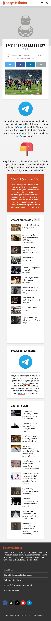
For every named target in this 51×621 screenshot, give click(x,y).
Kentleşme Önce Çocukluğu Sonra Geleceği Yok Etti (29, 438)
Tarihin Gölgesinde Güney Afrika (30, 226)
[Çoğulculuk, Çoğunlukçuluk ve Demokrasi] (16, 491)
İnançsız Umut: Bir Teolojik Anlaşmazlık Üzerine (31, 300)
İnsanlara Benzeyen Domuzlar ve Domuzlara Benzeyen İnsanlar (31, 465)
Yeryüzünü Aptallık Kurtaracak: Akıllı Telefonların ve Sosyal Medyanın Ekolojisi (30, 478)
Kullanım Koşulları (12, 580)
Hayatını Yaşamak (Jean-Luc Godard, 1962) (30, 290)
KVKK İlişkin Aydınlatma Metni (18, 585)
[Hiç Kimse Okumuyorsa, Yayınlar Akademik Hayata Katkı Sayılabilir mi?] (16, 448)
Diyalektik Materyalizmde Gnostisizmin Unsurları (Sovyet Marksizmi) (30, 528)
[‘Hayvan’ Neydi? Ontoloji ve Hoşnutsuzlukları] (16, 250)
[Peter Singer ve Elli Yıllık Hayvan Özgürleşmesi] (16, 280)
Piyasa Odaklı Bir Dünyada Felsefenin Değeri (31, 320)
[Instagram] (17, 602)
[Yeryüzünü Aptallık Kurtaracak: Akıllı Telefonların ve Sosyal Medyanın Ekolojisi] (16, 476)
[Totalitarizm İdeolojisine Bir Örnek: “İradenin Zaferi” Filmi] (15, 513)
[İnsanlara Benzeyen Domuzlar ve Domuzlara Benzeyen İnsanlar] (16, 463)
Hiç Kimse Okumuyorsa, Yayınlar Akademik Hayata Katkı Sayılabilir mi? (30, 451)
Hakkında (8, 570)
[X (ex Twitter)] (11, 602)
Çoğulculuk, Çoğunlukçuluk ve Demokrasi (30, 491)
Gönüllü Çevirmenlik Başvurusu (18, 575)
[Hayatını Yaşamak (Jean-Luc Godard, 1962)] (16, 290)
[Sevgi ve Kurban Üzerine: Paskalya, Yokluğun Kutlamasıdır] (16, 237)
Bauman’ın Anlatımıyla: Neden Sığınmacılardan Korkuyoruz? (30, 415)
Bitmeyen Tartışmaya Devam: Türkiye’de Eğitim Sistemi (30, 502)
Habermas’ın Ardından (28, 258)
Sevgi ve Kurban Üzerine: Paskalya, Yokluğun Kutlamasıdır (30, 239)
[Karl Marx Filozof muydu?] (16, 310)
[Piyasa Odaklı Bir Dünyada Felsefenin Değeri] (16, 320)
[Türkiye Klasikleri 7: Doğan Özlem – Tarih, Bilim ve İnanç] (16, 425)
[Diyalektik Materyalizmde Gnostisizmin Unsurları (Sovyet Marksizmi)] (16, 526)
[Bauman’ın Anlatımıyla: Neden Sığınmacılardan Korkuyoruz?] (16, 412)
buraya (21, 127)
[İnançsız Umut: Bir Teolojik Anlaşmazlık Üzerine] (16, 300)
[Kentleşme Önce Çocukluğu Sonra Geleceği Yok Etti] (16, 438)
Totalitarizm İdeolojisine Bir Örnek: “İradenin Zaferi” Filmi (29, 515)
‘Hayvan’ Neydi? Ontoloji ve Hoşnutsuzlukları (30, 250)
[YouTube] (23, 602)
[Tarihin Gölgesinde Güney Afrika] (16, 227)
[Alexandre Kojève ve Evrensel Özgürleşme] (16, 270)
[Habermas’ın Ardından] (16, 260)
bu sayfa (21, 393)
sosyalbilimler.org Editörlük (20, 55)
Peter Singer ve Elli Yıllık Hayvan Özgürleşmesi (30, 280)
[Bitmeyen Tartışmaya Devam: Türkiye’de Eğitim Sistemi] (16, 501)
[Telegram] (29, 602)
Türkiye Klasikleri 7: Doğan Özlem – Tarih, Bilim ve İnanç (31, 427)
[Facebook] (5, 602)
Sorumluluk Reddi (12, 590)
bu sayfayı (19, 207)
